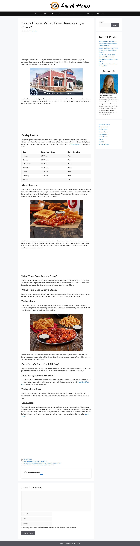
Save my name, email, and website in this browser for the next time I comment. (50, 528)
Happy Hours (103, 132)
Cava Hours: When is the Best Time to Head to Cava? (38, 465)
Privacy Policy (101, 14)
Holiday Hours (103, 134)
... (41, 473)
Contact (82, 14)
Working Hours (27, 459)
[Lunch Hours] (70, 6)
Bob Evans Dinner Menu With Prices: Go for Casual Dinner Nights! (108, 50)
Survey (67, 14)
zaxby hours (44, 461)
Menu (101, 139)
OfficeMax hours (75, 144)
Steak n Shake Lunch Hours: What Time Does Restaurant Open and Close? (108, 44)
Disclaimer (90, 14)
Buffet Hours (103, 129)
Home (36, 14)
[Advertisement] (56, 46)
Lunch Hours (45, 14)
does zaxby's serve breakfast (31, 461)
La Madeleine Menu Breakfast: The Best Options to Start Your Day (42, 463)
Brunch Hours (103, 127)
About (74, 14)
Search (101, 22)
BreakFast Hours (57, 14)
